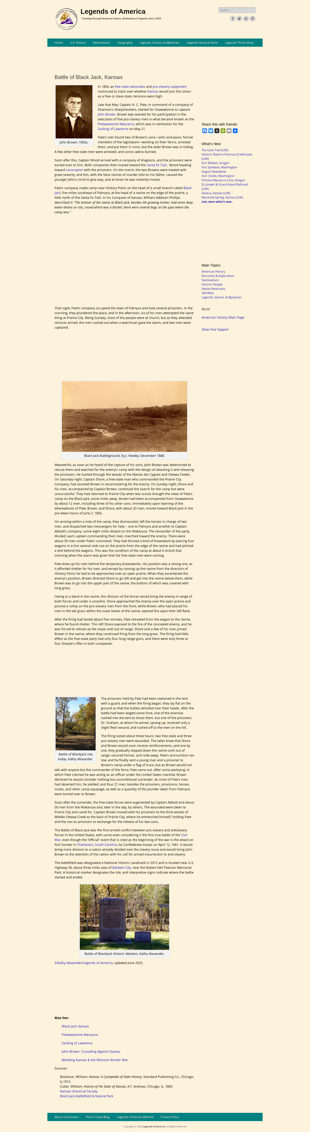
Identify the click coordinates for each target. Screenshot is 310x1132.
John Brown (106, 114)
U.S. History (78, 43)
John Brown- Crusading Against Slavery (91, 1051)
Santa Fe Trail (157, 165)
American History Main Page (223, 317)
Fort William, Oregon (215, 163)
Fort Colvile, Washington (218, 176)
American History (213, 271)
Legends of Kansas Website (135, 1117)
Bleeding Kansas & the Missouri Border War (95, 1060)
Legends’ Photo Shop (239, 43)
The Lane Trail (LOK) (215, 150)
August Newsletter (214, 172)
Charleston (85, 844)
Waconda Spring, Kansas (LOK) (222, 197)
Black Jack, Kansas (75, 1026)
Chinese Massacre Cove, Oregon (223, 180)
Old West (208, 293)
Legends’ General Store (202, 43)
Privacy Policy (170, 1117)
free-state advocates (130, 86)
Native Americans (213, 289)
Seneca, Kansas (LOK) (216, 193)
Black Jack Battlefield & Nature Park (86, 1096)
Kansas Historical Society (79, 1091)
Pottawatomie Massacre (116, 124)
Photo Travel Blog (98, 1117)
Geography (124, 43)
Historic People (212, 284)
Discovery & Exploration (218, 276)
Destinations (101, 43)
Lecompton (75, 170)
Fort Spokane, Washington (219, 167)
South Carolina (106, 844)
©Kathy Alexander (68, 963)
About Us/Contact (67, 1117)
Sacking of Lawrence (113, 129)
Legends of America (113, 11)
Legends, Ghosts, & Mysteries (159, 43)
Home (59, 43)
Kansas (152, 91)
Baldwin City (121, 867)
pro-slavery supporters (170, 86)
